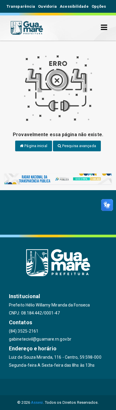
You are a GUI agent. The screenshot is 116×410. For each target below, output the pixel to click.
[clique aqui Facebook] (44, 387)
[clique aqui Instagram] (86, 387)
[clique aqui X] (58, 387)
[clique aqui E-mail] (29, 387)
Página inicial (35, 146)
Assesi (37, 402)
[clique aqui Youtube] (72, 387)
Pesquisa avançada (78, 146)
